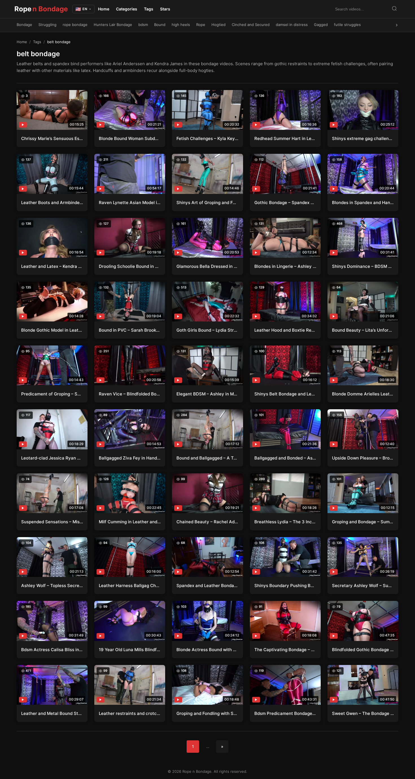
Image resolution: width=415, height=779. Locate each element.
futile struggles (347, 24)
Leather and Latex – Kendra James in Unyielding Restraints (52, 266)
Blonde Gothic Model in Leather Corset (52, 330)
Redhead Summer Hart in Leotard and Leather (285, 138)
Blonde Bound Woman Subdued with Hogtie (130, 138)
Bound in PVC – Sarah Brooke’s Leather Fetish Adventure (130, 330)
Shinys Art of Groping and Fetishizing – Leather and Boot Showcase (207, 202)
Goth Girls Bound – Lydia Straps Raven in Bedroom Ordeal (207, 330)
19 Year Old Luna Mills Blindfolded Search (130, 649)
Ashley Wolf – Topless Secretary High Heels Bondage (52, 585)
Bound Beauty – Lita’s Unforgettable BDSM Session (363, 330)
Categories (126, 8)
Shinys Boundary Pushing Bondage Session (285, 585)
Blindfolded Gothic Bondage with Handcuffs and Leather (363, 649)
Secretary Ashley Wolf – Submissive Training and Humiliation (363, 585)
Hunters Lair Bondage (113, 24)
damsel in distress (292, 24)
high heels (181, 24)
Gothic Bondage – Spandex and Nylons (285, 202)
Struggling (47, 24)
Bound (159, 24)
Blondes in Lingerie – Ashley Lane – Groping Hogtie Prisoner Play (285, 266)
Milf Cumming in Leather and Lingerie (130, 521)
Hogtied (218, 24)
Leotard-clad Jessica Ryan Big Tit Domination (52, 458)
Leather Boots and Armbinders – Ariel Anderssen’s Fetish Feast (52, 202)
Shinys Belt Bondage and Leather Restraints (285, 394)
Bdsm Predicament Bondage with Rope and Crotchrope (285, 713)
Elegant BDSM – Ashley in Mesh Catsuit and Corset (207, 394)
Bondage (24, 24)
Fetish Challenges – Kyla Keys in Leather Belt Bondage (207, 138)
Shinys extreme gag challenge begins (363, 138)
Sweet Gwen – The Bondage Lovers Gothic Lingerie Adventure (363, 713)
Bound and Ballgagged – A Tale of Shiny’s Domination (207, 458)
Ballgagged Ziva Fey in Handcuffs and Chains (130, 458)
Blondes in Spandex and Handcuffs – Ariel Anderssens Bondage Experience (363, 202)
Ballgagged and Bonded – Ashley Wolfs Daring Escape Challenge (285, 458)
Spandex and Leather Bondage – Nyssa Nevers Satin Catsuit (207, 585)
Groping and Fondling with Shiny (207, 713)
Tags (148, 8)
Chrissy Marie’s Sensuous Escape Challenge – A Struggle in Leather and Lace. (52, 138)
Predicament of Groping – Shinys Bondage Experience (52, 394)
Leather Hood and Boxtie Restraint (285, 330)
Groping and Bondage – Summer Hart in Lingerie (363, 521)
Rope (41, 9)
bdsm (143, 24)
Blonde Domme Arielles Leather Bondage (363, 394)
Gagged (321, 24)
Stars (165, 8)
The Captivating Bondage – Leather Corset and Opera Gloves (285, 649)
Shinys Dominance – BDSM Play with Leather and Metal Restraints (363, 266)
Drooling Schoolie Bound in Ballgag (130, 266)
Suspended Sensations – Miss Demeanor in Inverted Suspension (52, 521)
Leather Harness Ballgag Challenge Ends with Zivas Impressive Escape (130, 585)
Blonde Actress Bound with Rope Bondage (207, 649)
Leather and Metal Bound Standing (52, 713)
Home (103, 8)
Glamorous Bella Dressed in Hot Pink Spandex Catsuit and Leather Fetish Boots (207, 266)
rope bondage (75, 24)
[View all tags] (397, 25)
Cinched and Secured (251, 24)
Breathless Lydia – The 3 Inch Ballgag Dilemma (285, 521)
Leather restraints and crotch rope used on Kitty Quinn (130, 713)
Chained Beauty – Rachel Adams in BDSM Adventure (207, 521)
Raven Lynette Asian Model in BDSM (130, 202)
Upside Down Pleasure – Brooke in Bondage (363, 458)
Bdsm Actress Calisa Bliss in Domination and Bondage (52, 649)
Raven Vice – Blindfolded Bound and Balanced (130, 394)
